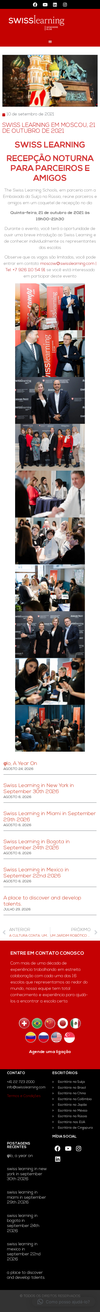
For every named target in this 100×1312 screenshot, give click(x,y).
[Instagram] (65, 4)
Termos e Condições (24, 1096)
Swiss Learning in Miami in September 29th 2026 (26, 1197)
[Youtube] (45, 4)
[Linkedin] (55, 4)
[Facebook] (35, 4)
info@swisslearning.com (26, 1087)
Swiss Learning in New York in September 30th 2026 (27, 1174)
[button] (50, 41)
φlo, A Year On (20, 763)
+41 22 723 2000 (21, 1082)
